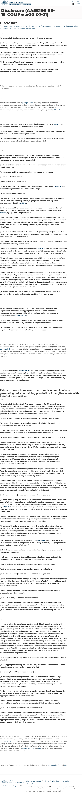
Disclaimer (56, 781)
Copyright (30, 784)
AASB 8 (57, 124)
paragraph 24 (5, 741)
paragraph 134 (5, 349)
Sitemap (29, 781)
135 (39, 748)
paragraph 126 (28, 103)
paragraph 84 (24, 370)
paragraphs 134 (28, 748)
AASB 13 (39, 249)
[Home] (16, 5)
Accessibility (67, 781)
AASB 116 (57, 110)
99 (14, 741)
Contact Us (37, 781)
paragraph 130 (20, 315)
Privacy (46, 781)
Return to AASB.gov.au (11, 786)
